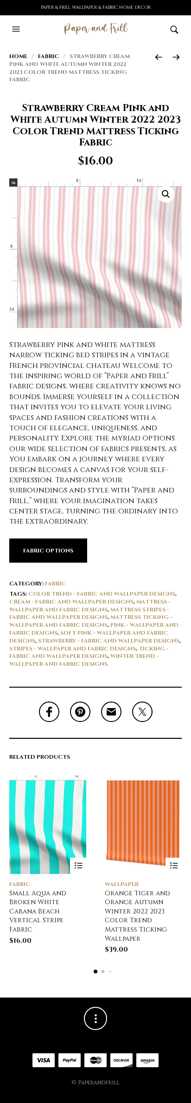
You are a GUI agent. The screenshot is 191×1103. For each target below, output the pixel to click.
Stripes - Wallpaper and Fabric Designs (72, 648)
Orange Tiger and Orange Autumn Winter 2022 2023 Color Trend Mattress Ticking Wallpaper (137, 916)
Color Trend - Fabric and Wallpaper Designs (101, 593)
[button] (17, 29)
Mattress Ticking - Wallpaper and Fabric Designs (90, 621)
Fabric (48, 56)
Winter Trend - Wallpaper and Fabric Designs (84, 660)
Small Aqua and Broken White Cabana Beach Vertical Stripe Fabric (37, 911)
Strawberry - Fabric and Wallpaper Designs (108, 640)
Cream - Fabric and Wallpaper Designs (71, 601)
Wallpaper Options (174, 866)
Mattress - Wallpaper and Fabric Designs (90, 605)
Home (18, 56)
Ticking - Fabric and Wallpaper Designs (89, 652)
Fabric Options (48, 550)
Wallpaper (122, 884)
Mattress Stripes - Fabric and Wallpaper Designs (89, 613)
